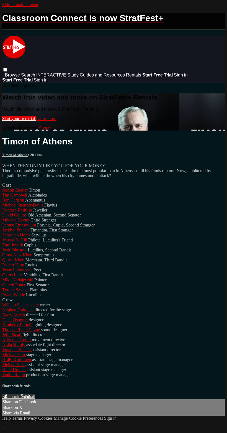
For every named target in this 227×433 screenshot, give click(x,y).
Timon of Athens (15, 155)
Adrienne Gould (17, 339)
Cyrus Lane (13, 274)
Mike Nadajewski (18, 279)
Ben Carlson (13, 200)
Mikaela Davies (16, 220)
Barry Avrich (14, 314)
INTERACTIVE (51, 75)
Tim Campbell (15, 195)
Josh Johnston (15, 250)
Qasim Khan (13, 260)
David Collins (15, 215)
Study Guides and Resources (96, 75)
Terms (18, 418)
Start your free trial (19, 118)
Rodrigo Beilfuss (17, 210)
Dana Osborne (15, 319)
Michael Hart (14, 354)
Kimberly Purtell (17, 324)
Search (28, 75)
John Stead (12, 334)
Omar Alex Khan (17, 255)
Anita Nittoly (14, 344)
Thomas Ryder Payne (21, 329)
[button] (5, 70)
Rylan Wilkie (14, 294)
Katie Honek (14, 369)
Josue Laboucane (17, 270)
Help (7, 418)
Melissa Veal (13, 364)
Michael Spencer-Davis (23, 205)
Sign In (41, 80)
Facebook (11, 396)
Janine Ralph (14, 374)
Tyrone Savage (16, 289)
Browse (13, 75)
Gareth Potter (14, 284)
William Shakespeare (21, 304)
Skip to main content (20, 4)
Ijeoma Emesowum (19, 225)
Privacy (31, 418)
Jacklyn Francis (16, 230)
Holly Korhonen (17, 359)
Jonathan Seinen (17, 349)
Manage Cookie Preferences (79, 418)
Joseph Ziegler (15, 190)
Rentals (133, 75)
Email (30, 396)
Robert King (13, 265)
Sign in (181, 75)
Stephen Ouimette (18, 309)
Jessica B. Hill (15, 240)
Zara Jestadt (13, 245)
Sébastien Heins (16, 235)
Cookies (46, 418)
